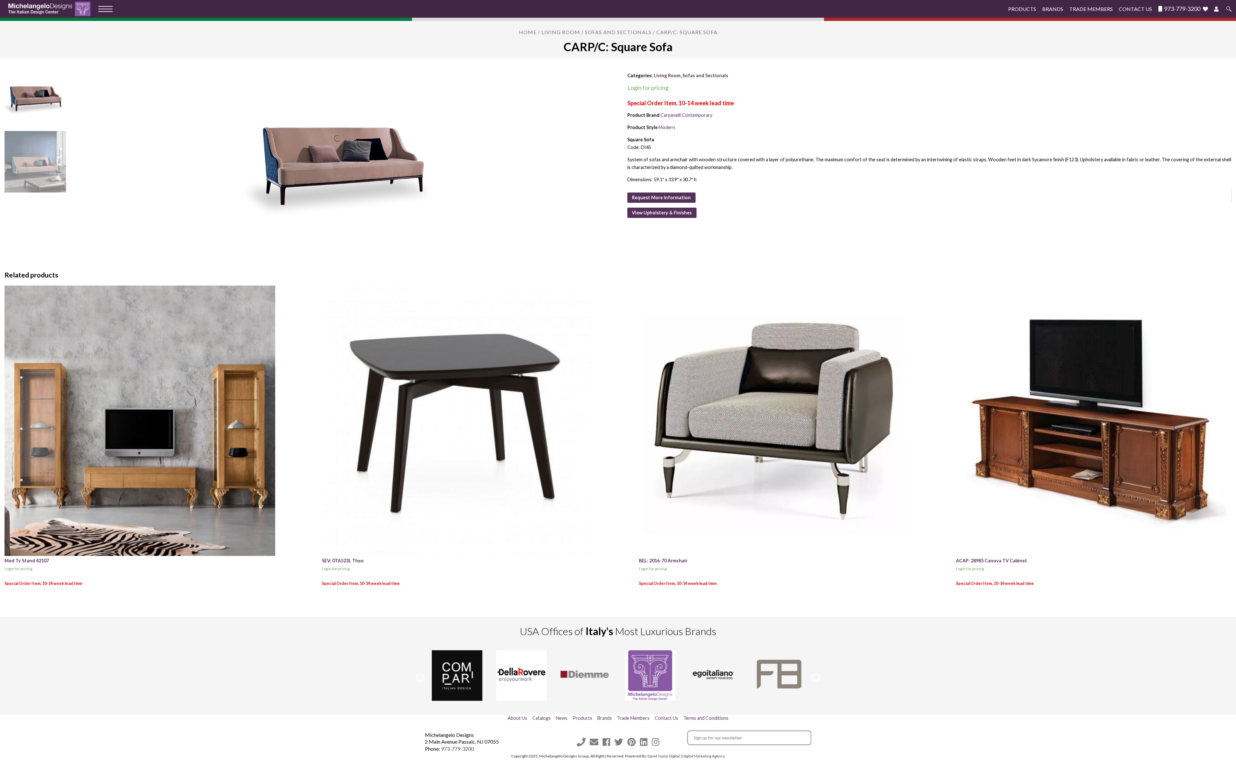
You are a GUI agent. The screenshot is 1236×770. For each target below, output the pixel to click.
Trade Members (1091, 9)
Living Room (560, 32)
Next (815, 677)
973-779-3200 (1181, 8)
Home (528, 32)
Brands (1052, 9)
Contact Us (1135, 9)
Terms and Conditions (705, 718)
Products (1022, 9)
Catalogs (541, 718)
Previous (420, 677)
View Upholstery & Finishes (662, 212)
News (561, 718)
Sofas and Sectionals (618, 32)
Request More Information (661, 197)
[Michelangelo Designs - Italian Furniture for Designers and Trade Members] (51, 9)
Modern (667, 127)
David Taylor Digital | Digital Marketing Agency (686, 756)
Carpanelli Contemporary (686, 115)
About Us (517, 718)
